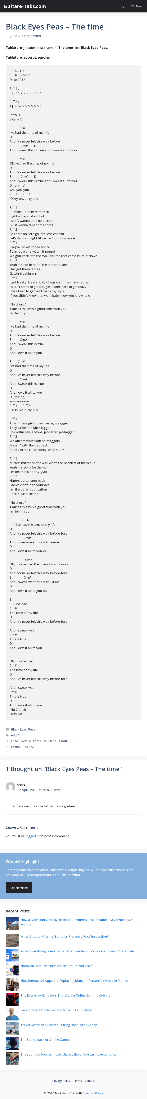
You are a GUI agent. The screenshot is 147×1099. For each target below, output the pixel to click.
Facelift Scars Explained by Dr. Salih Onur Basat (56, 1010)
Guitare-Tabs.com (25, 6)
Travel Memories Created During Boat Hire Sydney (58, 1025)
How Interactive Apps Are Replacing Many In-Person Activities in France (74, 980)
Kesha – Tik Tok (22, 747)
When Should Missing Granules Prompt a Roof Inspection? (64, 936)
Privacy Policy (61, 1081)
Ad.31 (15, 735)
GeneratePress (92, 1093)
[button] (122, 6)
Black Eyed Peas (23, 729)
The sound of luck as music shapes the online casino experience (68, 1054)
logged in (32, 836)
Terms (77, 1081)
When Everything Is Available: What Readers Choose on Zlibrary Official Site (77, 951)
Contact (90, 1081)
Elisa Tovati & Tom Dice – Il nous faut (39, 741)
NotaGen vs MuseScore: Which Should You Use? (56, 966)
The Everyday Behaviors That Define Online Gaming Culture (65, 995)
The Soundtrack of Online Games (45, 1039)
